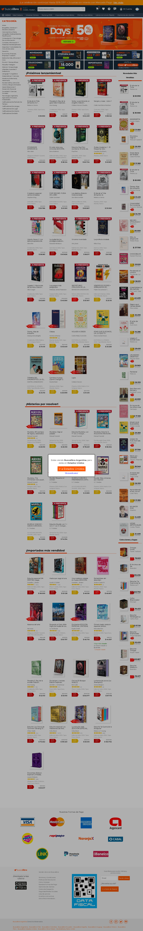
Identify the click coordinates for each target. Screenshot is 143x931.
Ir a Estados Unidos (71, 468)
